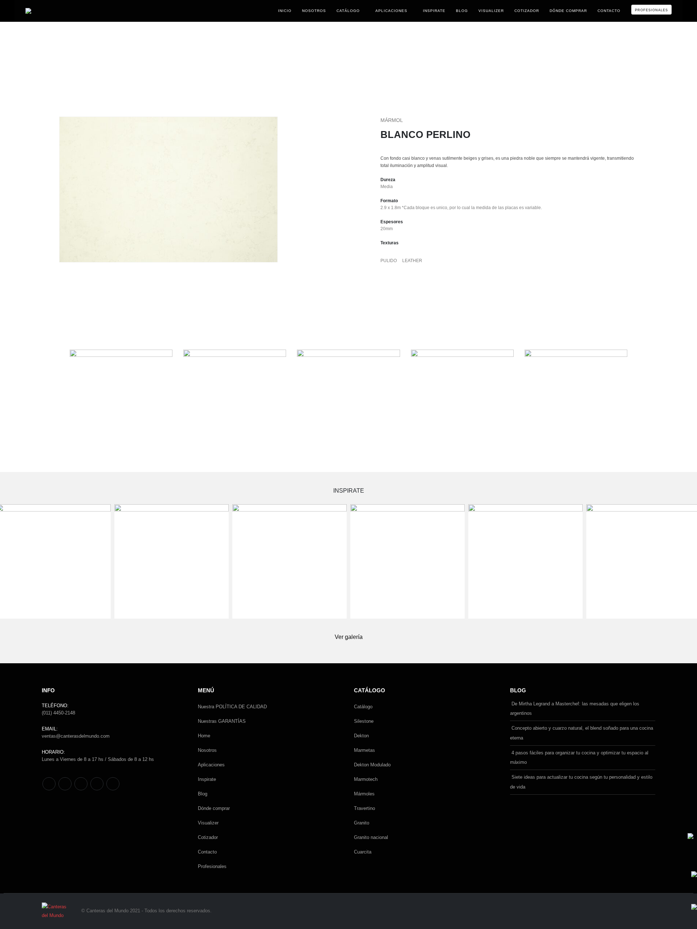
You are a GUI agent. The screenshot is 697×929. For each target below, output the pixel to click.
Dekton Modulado (372, 764)
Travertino (364, 808)
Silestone (364, 721)
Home (204, 735)
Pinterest (65, 783)
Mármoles (364, 793)
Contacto (609, 11)
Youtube (80, 783)
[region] (56, 54)
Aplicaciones (391, 11)
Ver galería (349, 637)
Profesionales (651, 10)
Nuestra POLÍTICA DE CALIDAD (232, 706)
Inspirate (434, 11)
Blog (462, 11)
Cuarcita (362, 852)
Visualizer (491, 11)
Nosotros (314, 11)
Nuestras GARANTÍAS (222, 721)
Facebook (49, 783)
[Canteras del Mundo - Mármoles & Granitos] (51, 11)
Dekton (361, 735)
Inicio (285, 11)
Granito (361, 823)
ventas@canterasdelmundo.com (76, 736)
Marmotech (366, 779)
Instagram (96, 783)
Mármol (391, 120)
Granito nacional (371, 837)
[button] (11, 54)
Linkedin (112, 783)
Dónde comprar (568, 11)
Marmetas (364, 750)
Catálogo (348, 11)
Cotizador (526, 11)
